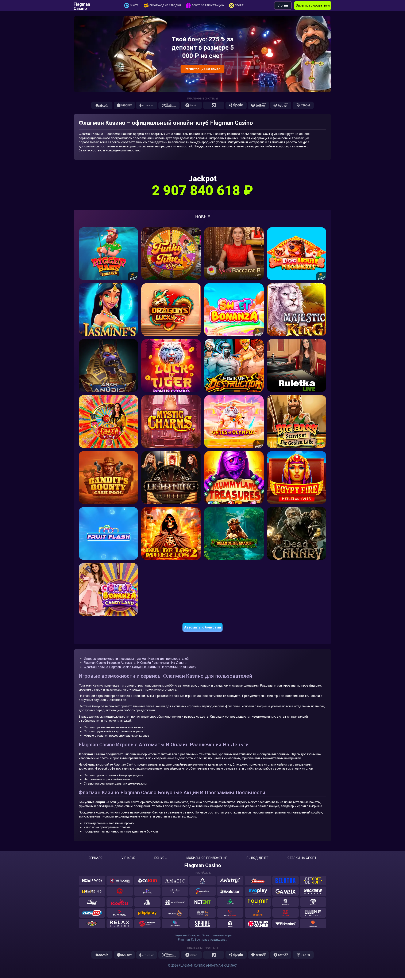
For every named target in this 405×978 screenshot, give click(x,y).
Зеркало (96, 858)
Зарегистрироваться (313, 5)
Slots (134, 5)
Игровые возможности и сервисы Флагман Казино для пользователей (136, 659)
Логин (283, 5)
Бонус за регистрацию (208, 5)
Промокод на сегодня (165, 5)
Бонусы (160, 858)
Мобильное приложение (206, 858)
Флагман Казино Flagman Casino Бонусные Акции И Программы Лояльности (140, 667)
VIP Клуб (128, 858)
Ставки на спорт (302, 858)
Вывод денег (258, 858)
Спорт (239, 5)
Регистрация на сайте (202, 69)
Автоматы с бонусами (202, 627)
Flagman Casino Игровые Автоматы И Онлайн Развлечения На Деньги (135, 663)
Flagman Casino (82, 5)
